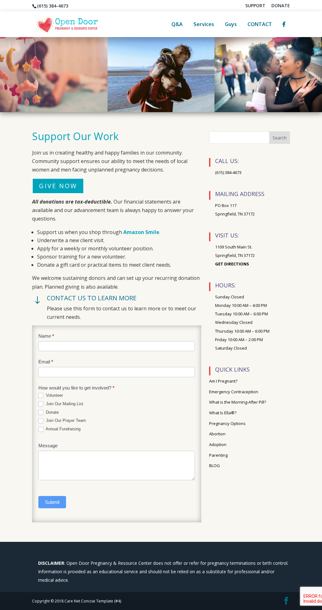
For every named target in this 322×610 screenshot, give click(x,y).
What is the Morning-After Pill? (237, 402)
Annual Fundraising (62, 429)
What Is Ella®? (222, 413)
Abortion (217, 434)
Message (48, 445)
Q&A (177, 24)
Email (45, 361)
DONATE (280, 5)
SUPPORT (255, 5)
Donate (52, 412)
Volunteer (54, 395)
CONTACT (259, 24)
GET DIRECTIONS (232, 264)
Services (203, 24)
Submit (52, 502)
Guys (231, 24)
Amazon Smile (141, 232)
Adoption (217, 444)
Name (46, 336)
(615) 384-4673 (228, 172)
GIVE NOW (58, 186)
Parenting (218, 455)
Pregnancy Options (227, 423)
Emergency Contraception (233, 392)
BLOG (214, 465)
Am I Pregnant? (223, 381)
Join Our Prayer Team (65, 420)
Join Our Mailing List (64, 403)
